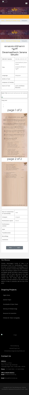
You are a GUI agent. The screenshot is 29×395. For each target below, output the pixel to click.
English (18, 16)
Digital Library (6, 295)
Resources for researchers (9, 313)
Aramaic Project (7, 299)
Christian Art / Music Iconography (11, 318)
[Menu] (26, 3)
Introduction (7, 16)
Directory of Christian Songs (10, 309)
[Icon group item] (2, 381)
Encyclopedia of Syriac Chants (10, 304)
